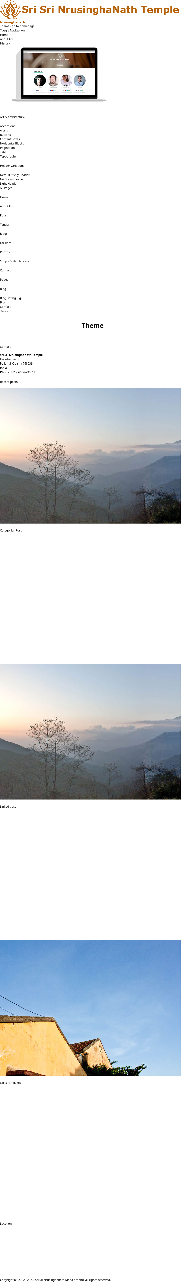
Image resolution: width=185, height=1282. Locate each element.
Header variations (12, 166)
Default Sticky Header (15, 175)
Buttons (5, 135)
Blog (3, 289)
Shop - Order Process (14, 261)
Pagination (7, 148)
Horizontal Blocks (12, 143)
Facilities (6, 243)
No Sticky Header (11, 179)
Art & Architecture (12, 117)
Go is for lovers (10, 1083)
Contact (5, 270)
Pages (4, 280)
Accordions (7, 126)
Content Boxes (10, 139)
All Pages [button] (6, 188)
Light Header (9, 184)
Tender (5, 225)
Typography (8, 156)
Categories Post (11, 530)
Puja (3, 215)
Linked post (8, 807)
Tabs (3, 152)
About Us (6, 39)
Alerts (4, 130)
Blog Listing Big (10, 298)
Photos (5, 252)
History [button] (5, 43)
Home (4, 35)
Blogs (4, 234)
